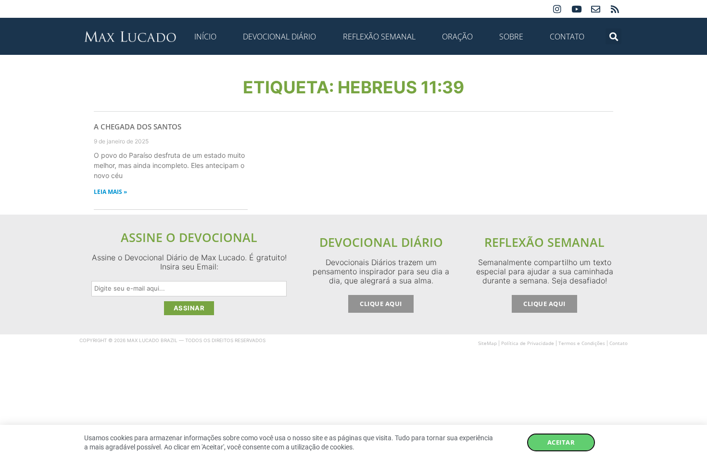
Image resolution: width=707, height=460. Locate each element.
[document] (353, 230)
